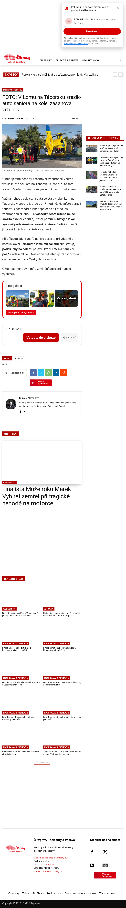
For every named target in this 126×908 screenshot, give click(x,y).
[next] (120, 74)
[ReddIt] (63, 372)
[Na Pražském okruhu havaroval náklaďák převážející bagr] (21, 736)
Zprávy (48, 608)
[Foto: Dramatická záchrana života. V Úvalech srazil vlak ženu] (62, 632)
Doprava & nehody (12, 89)
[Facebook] (33, 372)
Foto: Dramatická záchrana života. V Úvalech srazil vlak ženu (59, 649)
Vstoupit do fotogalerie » (21, 312)
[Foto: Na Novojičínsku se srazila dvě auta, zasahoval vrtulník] (62, 667)
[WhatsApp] (48, 372)
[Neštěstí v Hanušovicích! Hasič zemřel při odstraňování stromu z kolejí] (62, 598)
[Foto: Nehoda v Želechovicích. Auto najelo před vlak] (62, 702)
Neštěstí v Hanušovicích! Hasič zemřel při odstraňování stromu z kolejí (62, 614)
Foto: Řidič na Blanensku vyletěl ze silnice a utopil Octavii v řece (21, 683)
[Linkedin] (56, 372)
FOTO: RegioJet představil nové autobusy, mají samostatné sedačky (111, 148)
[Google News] (105, 865)
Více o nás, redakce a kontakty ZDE (51, 857)
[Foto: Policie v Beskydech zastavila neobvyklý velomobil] (21, 702)
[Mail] (25, 411)
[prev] (115, 74)
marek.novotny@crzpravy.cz (48, 871)
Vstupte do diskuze (41, 337)
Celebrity (9, 482)
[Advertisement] (42, 546)
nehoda (18, 358)
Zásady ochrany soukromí (76, 43)
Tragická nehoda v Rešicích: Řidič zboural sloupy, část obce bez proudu (62, 753)
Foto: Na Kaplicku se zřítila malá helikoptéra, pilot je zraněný (16, 649)
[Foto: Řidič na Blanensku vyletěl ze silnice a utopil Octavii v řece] (21, 667)
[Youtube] (92, 865)
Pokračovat (92, 31)
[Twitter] (41, 372)
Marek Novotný (15, 118)
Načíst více (41, 762)
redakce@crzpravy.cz (44, 864)
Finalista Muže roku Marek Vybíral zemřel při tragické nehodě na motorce (36, 496)
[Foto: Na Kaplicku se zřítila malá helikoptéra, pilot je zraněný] (21, 632)
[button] (120, 60)
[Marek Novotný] (11, 404)
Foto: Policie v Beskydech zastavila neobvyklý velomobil (18, 718)
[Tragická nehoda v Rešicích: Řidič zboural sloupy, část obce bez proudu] (62, 736)
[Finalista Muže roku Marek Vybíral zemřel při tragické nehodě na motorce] (42, 462)
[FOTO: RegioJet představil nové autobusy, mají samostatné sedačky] (91, 148)
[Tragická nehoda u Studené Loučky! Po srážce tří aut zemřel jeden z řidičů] (91, 175)
